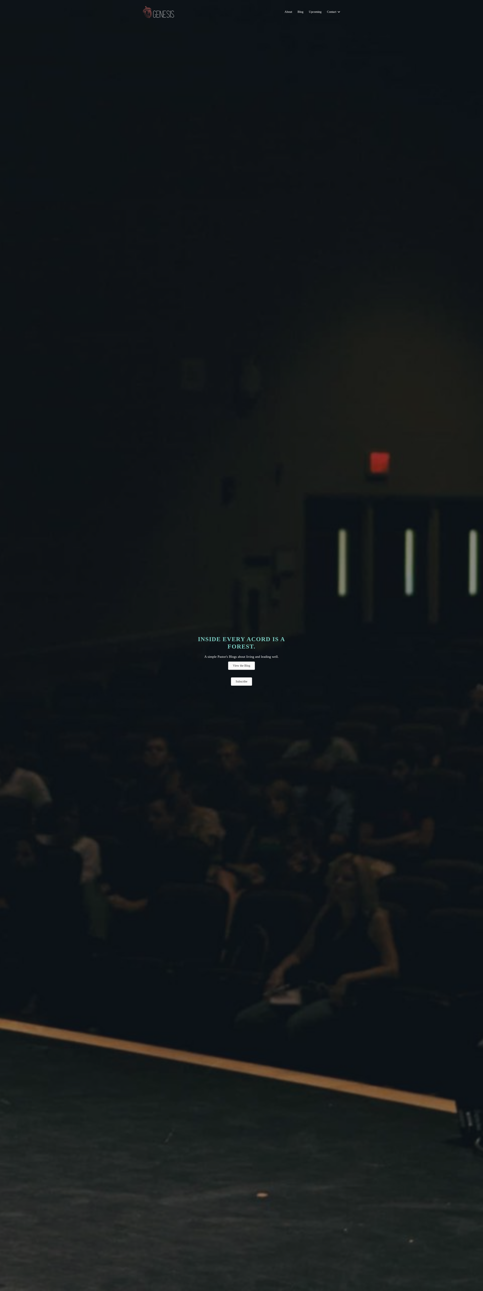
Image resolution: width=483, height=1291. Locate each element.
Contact (331, 11)
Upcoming (315, 11)
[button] (338, 12)
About (288, 11)
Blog (300, 11)
